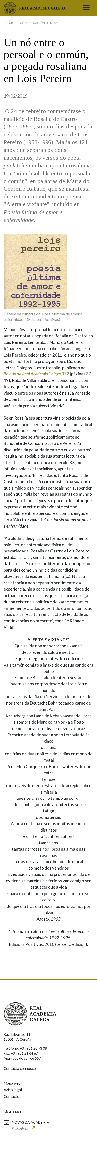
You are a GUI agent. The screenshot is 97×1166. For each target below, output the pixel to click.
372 (36, 373)
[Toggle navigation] (86, 8)
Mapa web (12, 1083)
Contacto (11, 1096)
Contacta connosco (20, 1068)
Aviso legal (13, 1089)
